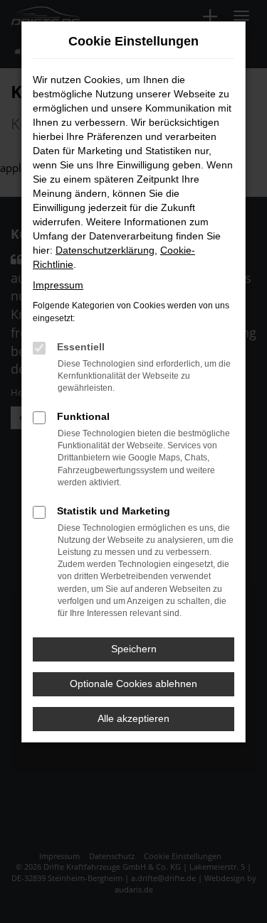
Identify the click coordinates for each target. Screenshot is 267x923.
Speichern (134, 648)
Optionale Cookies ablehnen (133, 683)
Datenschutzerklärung (105, 250)
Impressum (58, 285)
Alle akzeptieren (133, 718)
